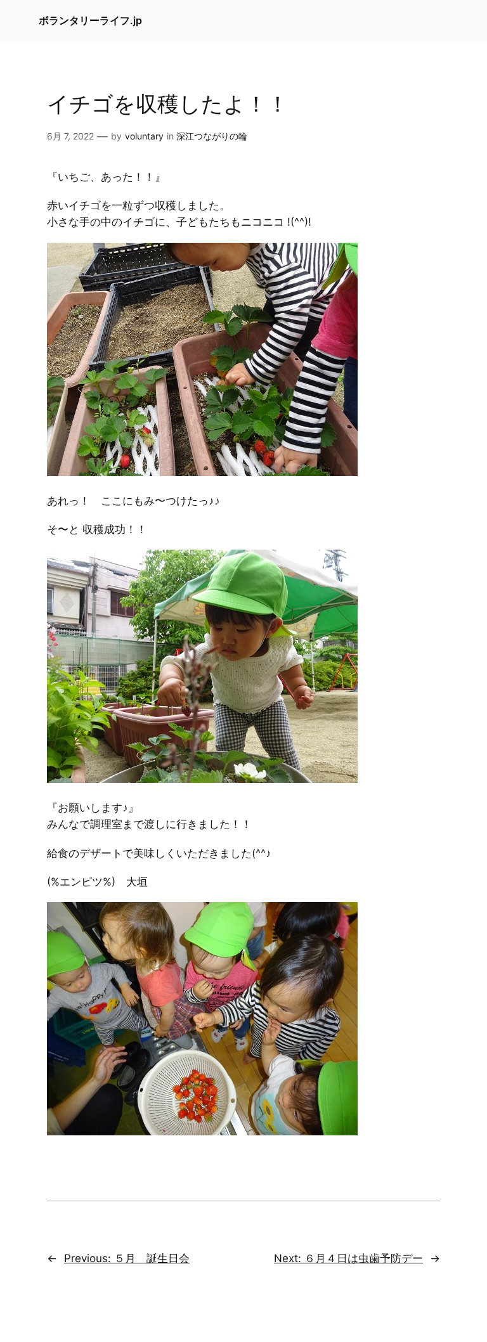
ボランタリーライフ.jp (90, 20)
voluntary (144, 136)
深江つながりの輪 (211, 136)
